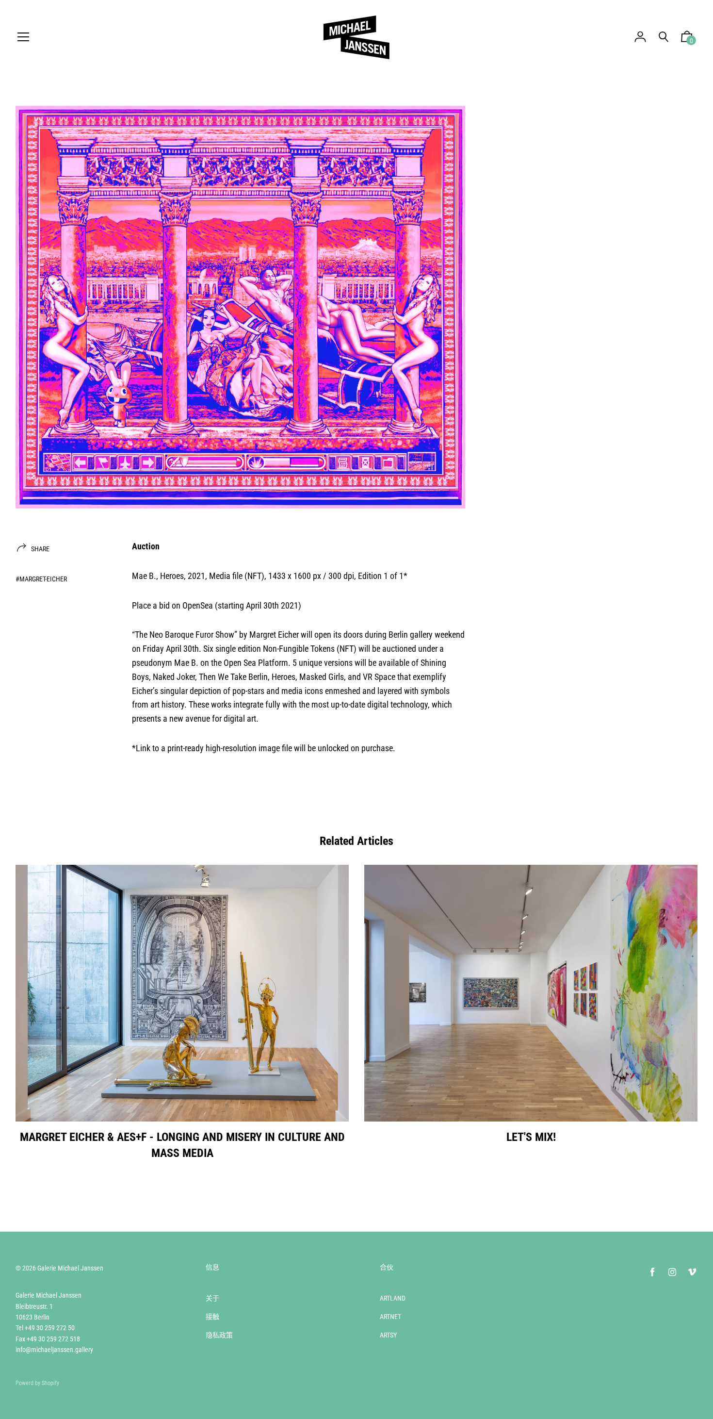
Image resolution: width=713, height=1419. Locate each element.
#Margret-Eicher (41, 579)
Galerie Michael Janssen (70, 1268)
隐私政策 (219, 1335)
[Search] (663, 37)
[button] (686, 39)
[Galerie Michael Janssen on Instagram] (672, 1272)
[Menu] (23, 37)
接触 (212, 1316)
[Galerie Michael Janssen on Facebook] (652, 1272)
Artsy (388, 1335)
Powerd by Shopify (37, 1383)
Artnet (390, 1316)
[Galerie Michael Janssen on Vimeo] (692, 1272)
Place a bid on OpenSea (172, 605)
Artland (392, 1298)
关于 (212, 1298)
